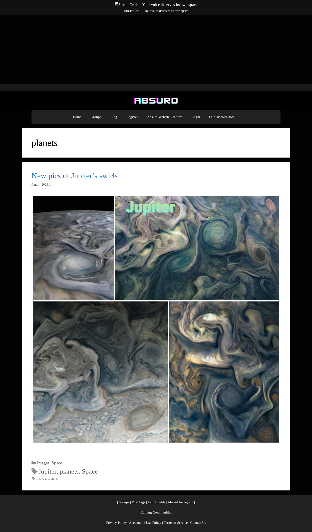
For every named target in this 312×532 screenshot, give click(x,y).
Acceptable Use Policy (145, 522)
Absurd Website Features (164, 117)
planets (69, 471)
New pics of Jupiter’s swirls (75, 175)
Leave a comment (48, 478)
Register (132, 117)
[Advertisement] (156, 49)
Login (196, 117)
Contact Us (198, 522)
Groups (96, 117)
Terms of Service (176, 522)
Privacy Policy (116, 522)
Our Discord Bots (221, 117)
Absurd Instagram (180, 502)
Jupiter (47, 471)
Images (43, 463)
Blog (113, 117)
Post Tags (138, 502)
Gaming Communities (156, 512)
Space (57, 463)
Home (77, 117)
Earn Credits (156, 502)
